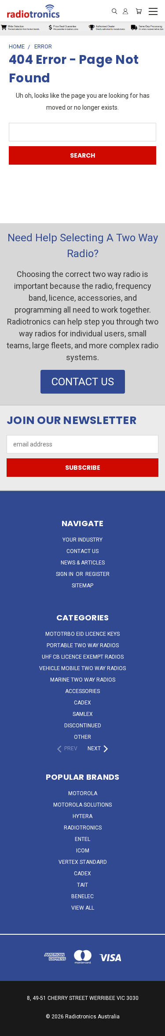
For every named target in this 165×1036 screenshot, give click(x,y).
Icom (82, 851)
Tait (82, 885)
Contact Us (82, 551)
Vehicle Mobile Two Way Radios (82, 668)
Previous (13, 1027)
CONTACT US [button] (82, 382)
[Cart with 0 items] (138, 11)
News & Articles (83, 563)
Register (97, 574)
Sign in (65, 574)
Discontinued (82, 726)
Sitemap (82, 586)
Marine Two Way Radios (82, 680)
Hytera (82, 816)
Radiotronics (83, 828)
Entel (82, 839)
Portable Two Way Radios (83, 645)
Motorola (82, 793)
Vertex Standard (83, 862)
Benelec (82, 896)
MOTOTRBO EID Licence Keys (82, 634)
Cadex (82, 703)
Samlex (83, 714)
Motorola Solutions (82, 805)
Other (82, 737)
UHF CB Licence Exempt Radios (83, 657)
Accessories (82, 691)
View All (82, 908)
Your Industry (82, 540)
